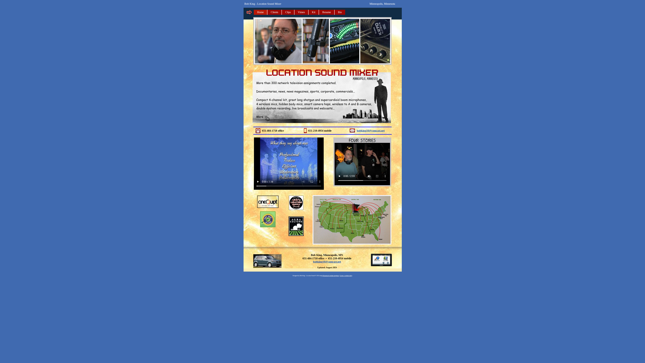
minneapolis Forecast (374, 14)
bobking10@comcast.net (327, 261)
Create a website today (346, 275)
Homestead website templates (331, 275)
